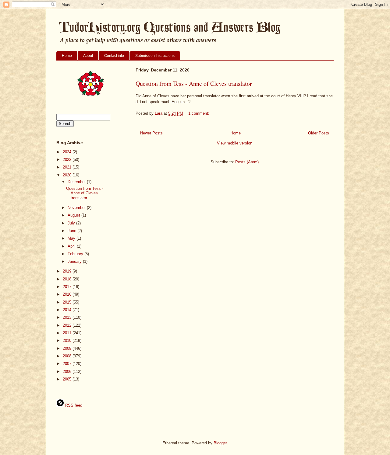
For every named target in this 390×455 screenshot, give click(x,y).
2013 (68, 317)
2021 (68, 167)
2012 (68, 325)
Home (67, 56)
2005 (68, 379)
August (74, 215)
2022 (68, 159)
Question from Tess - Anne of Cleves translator (194, 83)
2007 (68, 363)
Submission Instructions (155, 56)
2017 (68, 286)
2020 (68, 175)
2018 (68, 279)
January (75, 261)
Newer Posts (151, 133)
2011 (68, 333)
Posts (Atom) (247, 162)
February (76, 254)
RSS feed (73, 405)
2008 (68, 356)
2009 (68, 348)
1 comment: (199, 113)
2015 (68, 302)
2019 (68, 271)
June (72, 230)
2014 (68, 309)
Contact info (114, 56)
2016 (68, 294)
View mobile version (234, 143)
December (77, 181)
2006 (68, 371)
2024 (68, 152)
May (72, 238)
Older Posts (318, 133)
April (72, 246)
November (77, 207)
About (88, 56)
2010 (68, 340)
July (72, 223)
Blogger (220, 443)
